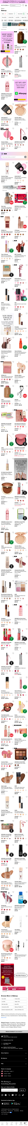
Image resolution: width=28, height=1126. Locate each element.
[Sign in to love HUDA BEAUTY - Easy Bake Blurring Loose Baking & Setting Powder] (13, 104)
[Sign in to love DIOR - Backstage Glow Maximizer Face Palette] (26, 581)
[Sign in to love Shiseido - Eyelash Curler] (26, 386)
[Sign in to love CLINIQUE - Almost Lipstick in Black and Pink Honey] (26, 653)
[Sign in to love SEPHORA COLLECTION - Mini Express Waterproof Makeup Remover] (26, 892)
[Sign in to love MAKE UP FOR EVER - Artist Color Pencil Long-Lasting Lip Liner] (26, 821)
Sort (5, 20)
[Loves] (23, 5)
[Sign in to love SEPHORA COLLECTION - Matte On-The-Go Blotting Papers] (13, 410)
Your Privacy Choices (5, 1112)
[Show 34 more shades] (26, 790)
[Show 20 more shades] (12, 258)
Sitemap (21, 1110)
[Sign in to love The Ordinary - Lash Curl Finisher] (26, 916)
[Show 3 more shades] (12, 146)
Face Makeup (20, 1024)
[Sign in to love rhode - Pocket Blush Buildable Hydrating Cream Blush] (13, 386)
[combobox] (15, 5)
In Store (11, 20)
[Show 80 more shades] (12, 934)
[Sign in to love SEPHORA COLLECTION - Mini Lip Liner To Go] (26, 128)
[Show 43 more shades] (12, 210)
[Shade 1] (15, 50)
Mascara (23, 1022)
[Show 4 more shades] (12, 404)
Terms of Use (10, 1110)
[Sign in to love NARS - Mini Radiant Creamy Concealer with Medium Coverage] (26, 797)
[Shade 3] (21, 50)
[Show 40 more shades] (26, 719)
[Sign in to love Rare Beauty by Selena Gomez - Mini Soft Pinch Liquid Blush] (26, 410)
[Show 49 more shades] (12, 886)
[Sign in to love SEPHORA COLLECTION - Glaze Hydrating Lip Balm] (13, 845)
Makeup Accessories (11, 1024)
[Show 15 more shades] (12, 742)
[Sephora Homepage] (5, 5)
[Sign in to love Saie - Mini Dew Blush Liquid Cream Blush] (26, 289)
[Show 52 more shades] (12, 695)
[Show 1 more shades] (26, 427)
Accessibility (16, 1110)
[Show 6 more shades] (12, 452)
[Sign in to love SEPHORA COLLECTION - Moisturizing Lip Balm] (13, 629)
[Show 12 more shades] (12, 122)
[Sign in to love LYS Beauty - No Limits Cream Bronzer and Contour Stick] (26, 217)
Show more (3, 1017)
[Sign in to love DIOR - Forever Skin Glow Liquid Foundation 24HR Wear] (26, 772)
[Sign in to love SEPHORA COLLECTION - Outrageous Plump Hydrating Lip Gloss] (26, 483)
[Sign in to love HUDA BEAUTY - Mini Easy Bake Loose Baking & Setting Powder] (26, 163)
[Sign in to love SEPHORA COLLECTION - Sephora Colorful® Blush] (26, 434)
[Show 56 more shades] (26, 331)
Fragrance (18, 1022)
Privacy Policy (4, 1110)
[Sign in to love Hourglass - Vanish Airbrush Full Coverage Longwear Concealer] (26, 313)
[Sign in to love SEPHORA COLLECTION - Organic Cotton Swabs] (13, 265)
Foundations (12, 1022)
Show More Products (21, 975)
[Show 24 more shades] (12, 622)
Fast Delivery (18, 20)
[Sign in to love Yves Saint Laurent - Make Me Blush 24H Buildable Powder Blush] (13, 701)
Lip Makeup (3, 1024)
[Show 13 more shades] (12, 379)
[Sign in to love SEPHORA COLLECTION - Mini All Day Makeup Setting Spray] (26, 845)
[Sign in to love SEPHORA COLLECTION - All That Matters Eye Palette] (26, 748)
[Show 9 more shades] (12, 671)
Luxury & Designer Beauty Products (13, 1027)
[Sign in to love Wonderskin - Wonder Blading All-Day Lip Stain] (13, 892)
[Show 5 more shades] (12, 719)
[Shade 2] (18, 50)
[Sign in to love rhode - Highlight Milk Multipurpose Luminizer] (13, 532)
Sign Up (22, 1090)
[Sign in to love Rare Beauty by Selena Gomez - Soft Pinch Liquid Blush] (13, 725)
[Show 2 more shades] (12, 74)
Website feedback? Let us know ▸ (14, 1031)
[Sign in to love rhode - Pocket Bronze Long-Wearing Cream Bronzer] (26, 32)
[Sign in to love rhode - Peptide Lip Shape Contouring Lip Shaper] (13, 434)
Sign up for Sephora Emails (8, 1087)
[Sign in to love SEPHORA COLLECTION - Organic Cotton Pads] (26, 508)
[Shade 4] (23, 50)
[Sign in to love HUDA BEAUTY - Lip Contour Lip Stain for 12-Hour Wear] (26, 265)
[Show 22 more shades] (26, 814)
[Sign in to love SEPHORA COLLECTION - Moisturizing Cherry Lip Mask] (26, 193)
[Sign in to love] (26, 56)
